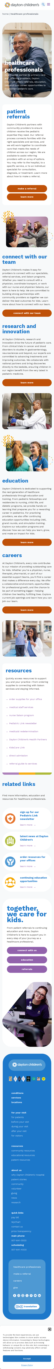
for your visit (18, 1112)
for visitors (17, 1135)
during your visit (19, 1126)
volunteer (16, 1188)
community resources (23, 1150)
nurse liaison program (21, 715)
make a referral (27, 188)
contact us (17, 1226)
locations (16, 1102)
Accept (27, 1358)
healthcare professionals (27, 1267)
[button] (49, 1329)
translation (30, 1306)
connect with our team (27, 313)
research (16, 1202)
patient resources (20, 1159)
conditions (17, 1093)
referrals (27, 969)
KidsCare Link (17, 747)
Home (5, 14)
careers (17, 1280)
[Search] (43, 4)
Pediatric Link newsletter (23, 723)
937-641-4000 (19, 1249)
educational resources (23, 1155)
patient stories (19, 1179)
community (17, 1184)
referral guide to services (23, 763)
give (15, 1287)
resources (17, 1146)
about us (16, 1170)
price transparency (21, 1231)
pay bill (15, 1217)
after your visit (18, 1131)
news (14, 1197)
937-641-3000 (18, 1240)
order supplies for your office (25, 699)
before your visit (20, 1121)
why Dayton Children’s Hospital (27, 1174)
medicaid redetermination (23, 731)
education (27, 959)
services (16, 1097)
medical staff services (21, 707)
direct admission (18, 755)
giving (14, 1193)
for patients (17, 1117)
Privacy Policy (27, 1365)
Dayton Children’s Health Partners (28, 739)
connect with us (27, 950)
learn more (27, 196)
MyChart (15, 1222)
